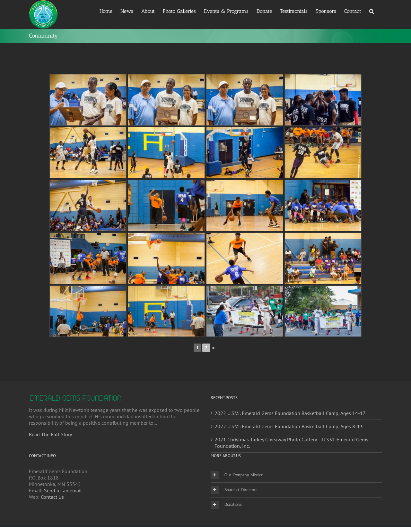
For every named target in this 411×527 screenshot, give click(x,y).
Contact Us (52, 497)
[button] (371, 10)
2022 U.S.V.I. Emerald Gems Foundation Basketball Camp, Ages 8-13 (288, 426)
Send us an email (63, 490)
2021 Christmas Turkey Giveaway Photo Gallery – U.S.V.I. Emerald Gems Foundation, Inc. (291, 442)
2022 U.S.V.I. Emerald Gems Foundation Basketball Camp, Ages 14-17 (290, 413)
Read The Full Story (50, 434)
